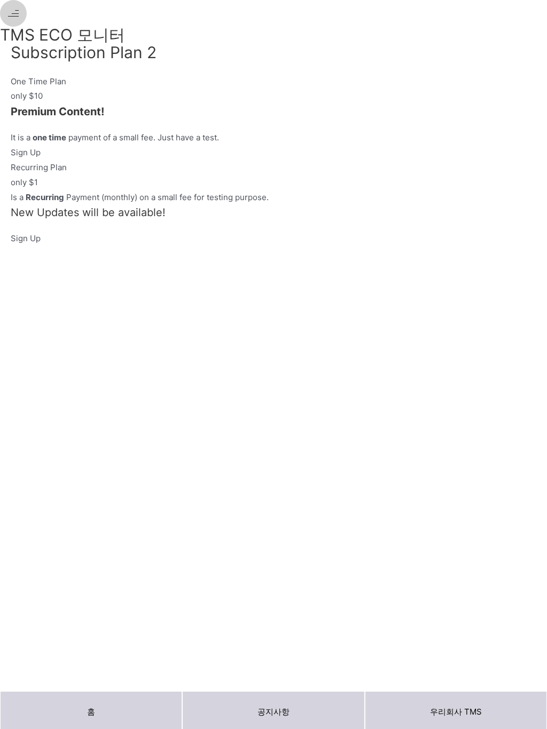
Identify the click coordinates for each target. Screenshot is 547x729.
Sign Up (26, 152)
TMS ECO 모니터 (62, 34)
